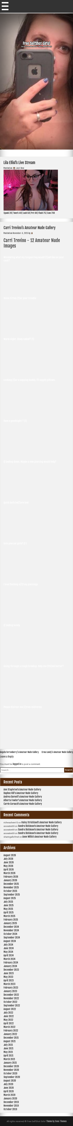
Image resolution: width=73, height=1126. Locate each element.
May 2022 (8, 1019)
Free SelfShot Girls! (36, 43)
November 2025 (11, 887)
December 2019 (11, 1102)
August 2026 (10, 855)
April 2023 (9, 980)
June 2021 (8, 1048)
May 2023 (8, 976)
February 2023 (11, 987)
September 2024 (12, 937)
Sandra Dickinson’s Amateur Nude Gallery (38, 825)
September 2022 (12, 1005)
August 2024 (10, 941)
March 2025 (9, 916)
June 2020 (9, 1087)
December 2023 (11, 969)
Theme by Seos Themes (56, 1121)
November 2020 (11, 1069)
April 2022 (9, 1023)
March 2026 (9, 873)
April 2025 (9, 912)
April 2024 (9, 955)
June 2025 (9, 905)
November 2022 (11, 998)
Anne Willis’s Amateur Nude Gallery (39, 836)
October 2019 (10, 1109)
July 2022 (8, 1012)
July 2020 (8, 1084)
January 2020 (10, 1098)
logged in (17, 764)
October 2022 (10, 1001)
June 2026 (9, 862)
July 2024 (8, 944)
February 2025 (11, 919)
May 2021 (8, 1052)
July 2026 (8, 858)
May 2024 (8, 951)
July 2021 (8, 1044)
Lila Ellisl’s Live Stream (19, 162)
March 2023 (9, 984)
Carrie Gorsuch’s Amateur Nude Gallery (23, 803)
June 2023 (9, 973)
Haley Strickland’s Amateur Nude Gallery (41, 822)
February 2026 (11, 876)
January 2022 (10, 1034)
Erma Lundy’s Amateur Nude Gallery (57, 752)
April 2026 (9, 869)
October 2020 (10, 1073)
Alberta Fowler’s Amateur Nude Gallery (23, 800)
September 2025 (12, 894)
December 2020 (11, 1066)
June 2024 (9, 948)
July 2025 (8, 901)
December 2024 (11, 926)
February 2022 (11, 1030)
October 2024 (10, 933)
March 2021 (9, 1059)
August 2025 (10, 898)
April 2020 (9, 1091)
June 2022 (9, 1016)
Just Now (20, 168)
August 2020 (10, 1080)
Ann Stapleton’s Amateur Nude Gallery (22, 789)
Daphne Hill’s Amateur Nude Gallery (21, 793)
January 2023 (10, 991)
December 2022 (11, 994)
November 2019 (11, 1105)
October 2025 (10, 891)
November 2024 (11, 930)
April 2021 (8, 1055)
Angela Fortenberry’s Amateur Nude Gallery (19, 752)
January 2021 (10, 1062)
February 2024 (11, 962)
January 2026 (10, 880)
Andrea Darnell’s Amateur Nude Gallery (23, 796)
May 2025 (8, 908)
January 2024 (10, 966)
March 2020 (9, 1094)
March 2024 (9, 959)
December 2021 (11, 1037)
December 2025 (11, 883)
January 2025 (10, 923)
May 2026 (8, 866)
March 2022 (9, 1026)
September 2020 (12, 1077)
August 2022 (10, 1009)
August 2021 (10, 1041)
